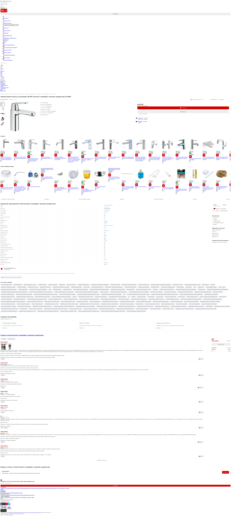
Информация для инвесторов (13, 488)
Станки (2, 86)
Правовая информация (36, 488)
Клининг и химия (6, 52)
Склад (4, 42)
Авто (1, 89)
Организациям (9, 492)
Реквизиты (2, 488)
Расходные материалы (7, 60)
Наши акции (3, 490)
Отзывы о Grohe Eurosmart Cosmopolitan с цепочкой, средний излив (21, 335)
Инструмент (5, 18)
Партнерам (14, 492)
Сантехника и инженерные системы (10, 25)
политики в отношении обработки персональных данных (18, 512)
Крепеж (2, 82)
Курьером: (140, 121)
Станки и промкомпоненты (8, 44)
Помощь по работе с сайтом (28, 497)
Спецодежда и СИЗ (7, 50)
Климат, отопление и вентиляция (10, 47)
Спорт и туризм (6, 57)
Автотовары (5, 33)
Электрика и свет (6, 20)
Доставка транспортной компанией (15, 495)
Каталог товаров (66, 488)
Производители (28, 488)
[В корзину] (1, 155)
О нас (6, 488)
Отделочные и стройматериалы (9, 38)
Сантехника (2, 88)
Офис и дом (5, 40)
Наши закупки (20, 492)
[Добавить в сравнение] (4, 151)
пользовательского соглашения (34, 512)
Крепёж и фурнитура (7, 35)
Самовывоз (25, 495)
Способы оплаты (31, 495)
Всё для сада (5, 27)
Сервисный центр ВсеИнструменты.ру (8, 497)
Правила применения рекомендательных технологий (52, 488)
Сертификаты (22, 488)
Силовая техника (6, 30)
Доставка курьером (4, 495)
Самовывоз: (140, 118)
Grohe (214, 204)
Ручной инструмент (7, 23)
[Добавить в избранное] (1, 151)
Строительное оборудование (9, 55)
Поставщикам (3, 492)
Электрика (2, 84)
